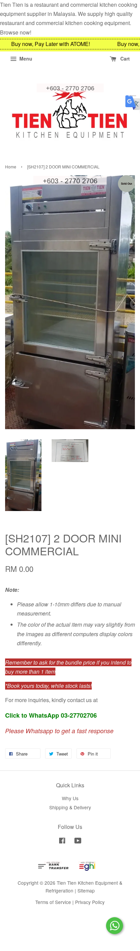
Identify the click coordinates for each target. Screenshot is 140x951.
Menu (25, 58)
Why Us (70, 798)
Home (10, 166)
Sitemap (86, 890)
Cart (124, 58)
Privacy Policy (90, 902)
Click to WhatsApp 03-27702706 (51, 715)
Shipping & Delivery (70, 807)
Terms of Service (53, 902)
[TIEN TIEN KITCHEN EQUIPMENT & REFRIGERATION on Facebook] (62, 841)
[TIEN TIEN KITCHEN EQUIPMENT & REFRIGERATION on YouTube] (78, 841)
